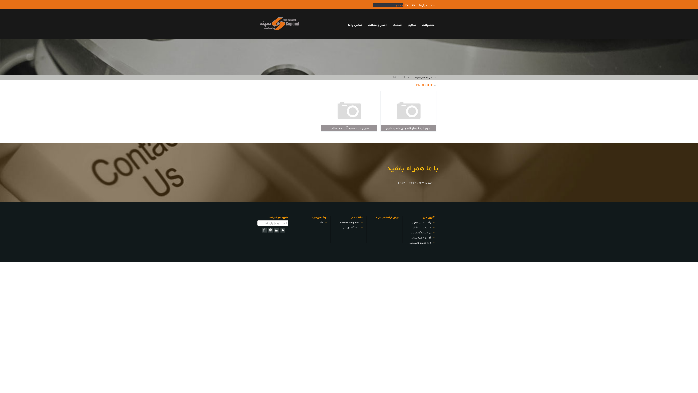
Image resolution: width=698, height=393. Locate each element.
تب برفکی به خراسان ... (420, 228)
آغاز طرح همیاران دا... (421, 238)
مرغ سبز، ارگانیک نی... (420, 233)
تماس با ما (355, 25)
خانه (432, 5)
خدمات (397, 25)
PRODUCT (398, 77)
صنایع (412, 25)
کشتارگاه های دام (351, 228)
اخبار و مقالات (377, 25)
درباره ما (423, 5)
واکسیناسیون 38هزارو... (420, 223)
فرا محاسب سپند (423, 77)
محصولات (428, 25)
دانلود (320, 223)
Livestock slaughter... (348, 223)
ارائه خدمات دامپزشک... (420, 243)
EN (413, 5)
